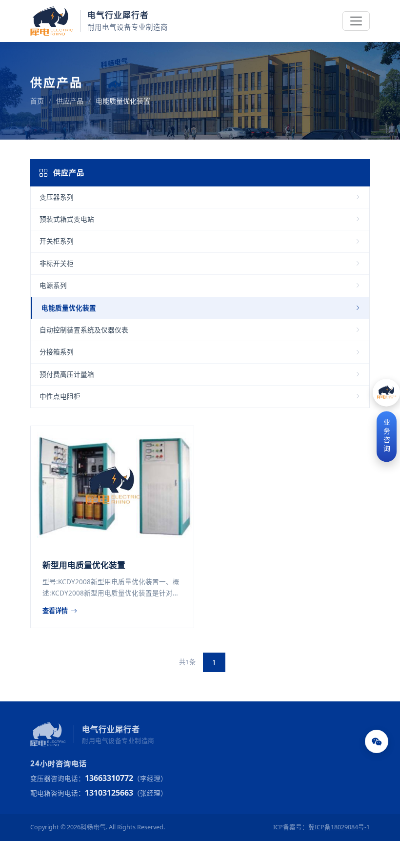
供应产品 (69, 100)
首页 (37, 100)
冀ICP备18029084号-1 (339, 827)
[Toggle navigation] (356, 21)
